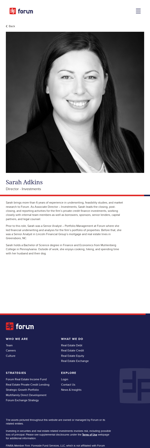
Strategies (16, 373)
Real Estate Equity (72, 356)
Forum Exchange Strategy (22, 400)
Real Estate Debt (71, 345)
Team (9, 345)
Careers (11, 350)
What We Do (72, 339)
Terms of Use (89, 434)
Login (64, 379)
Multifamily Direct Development (26, 395)
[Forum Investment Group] (21, 11)
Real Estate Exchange (75, 361)
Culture (10, 356)
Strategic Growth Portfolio (22, 390)
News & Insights (71, 390)
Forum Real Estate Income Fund (26, 379)
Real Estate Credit (72, 350)
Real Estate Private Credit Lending (27, 384)
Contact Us (68, 384)
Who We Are (17, 339)
